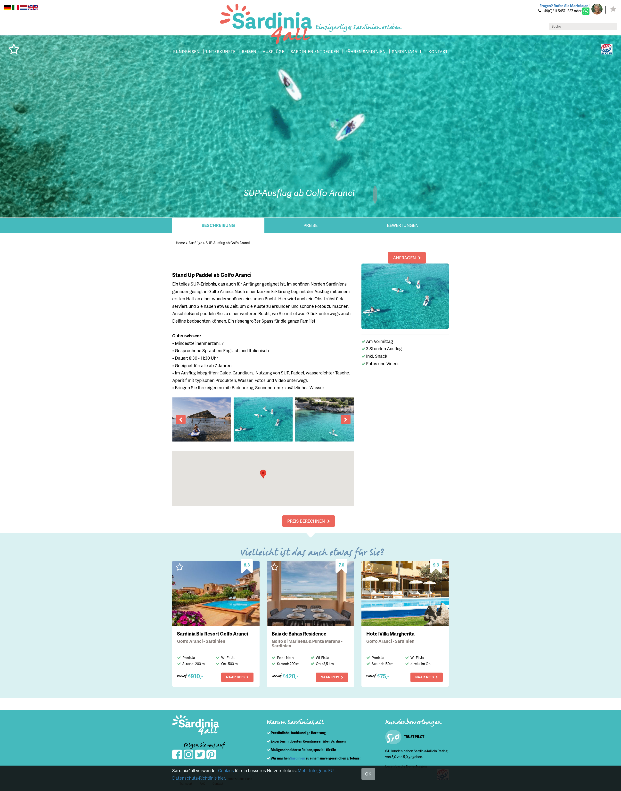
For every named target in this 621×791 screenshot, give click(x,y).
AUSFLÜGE (273, 51)
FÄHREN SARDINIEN (365, 51)
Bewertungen (402, 225)
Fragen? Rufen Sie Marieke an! (564, 5)
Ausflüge (195, 242)
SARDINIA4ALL (407, 51)
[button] (263, 474)
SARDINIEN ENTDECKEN (315, 51)
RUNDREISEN (186, 51)
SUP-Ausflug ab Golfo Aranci (228, 242)
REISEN (249, 51)
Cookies (226, 770)
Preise (310, 225)
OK (368, 774)
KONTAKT (438, 51)
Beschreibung (218, 225)
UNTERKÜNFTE (221, 51)
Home (180, 242)
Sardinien (297, 758)
